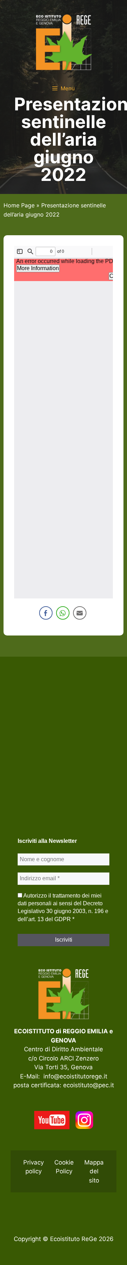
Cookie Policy (64, 1167)
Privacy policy (33, 1167)
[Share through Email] (79, 613)
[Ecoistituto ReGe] (63, 41)
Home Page (19, 205)
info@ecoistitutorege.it (75, 1076)
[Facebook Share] (46, 613)
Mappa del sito (94, 1171)
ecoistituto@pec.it (88, 1085)
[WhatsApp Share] (62, 613)
